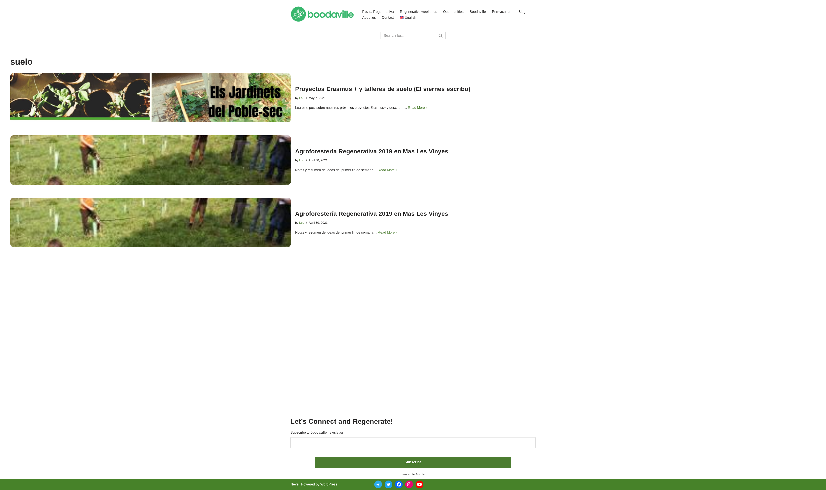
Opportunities (453, 12)
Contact (388, 17)
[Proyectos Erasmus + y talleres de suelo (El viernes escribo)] (150, 97)
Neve (294, 484)
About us (369, 17)
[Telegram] (378, 484)
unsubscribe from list (413, 474)
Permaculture (502, 12)
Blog (521, 12)
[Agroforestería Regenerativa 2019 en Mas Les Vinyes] (150, 160)
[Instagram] (409, 484)
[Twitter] (388, 484)
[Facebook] (399, 484)
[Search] (441, 35)
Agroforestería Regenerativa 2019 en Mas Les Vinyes (371, 151)
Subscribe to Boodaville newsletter (316, 432)
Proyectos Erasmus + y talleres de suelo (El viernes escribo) (382, 89)
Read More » (418, 107)
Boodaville (478, 12)
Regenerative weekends (418, 12)
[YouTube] (419, 484)
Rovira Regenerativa (378, 12)
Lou (301, 98)
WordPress (328, 484)
